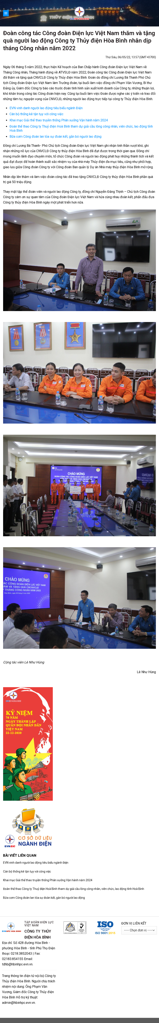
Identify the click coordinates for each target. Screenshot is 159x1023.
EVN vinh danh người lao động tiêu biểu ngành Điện (46, 108)
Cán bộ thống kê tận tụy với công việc (36, 114)
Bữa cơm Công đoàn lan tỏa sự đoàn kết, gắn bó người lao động (55, 137)
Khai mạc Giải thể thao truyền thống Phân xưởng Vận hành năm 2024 (59, 120)
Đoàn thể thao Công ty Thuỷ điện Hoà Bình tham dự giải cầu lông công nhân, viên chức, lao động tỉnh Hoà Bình (73, 888)
